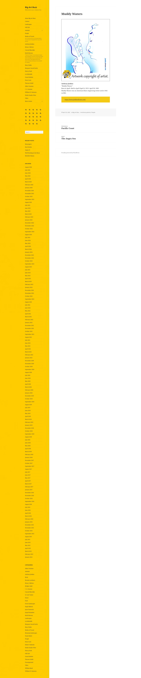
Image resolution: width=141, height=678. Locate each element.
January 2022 (28, 322)
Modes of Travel (33, 39)
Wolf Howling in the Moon (32, 153)
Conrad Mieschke (30, 50)
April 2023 (28, 278)
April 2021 (28, 349)
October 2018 (29, 431)
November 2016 (29, 495)
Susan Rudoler (29, 77)
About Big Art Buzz (30, 18)
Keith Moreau (34, 57)
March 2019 (28, 419)
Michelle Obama (29, 156)
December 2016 (29, 492)
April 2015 (28, 548)
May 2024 (27, 243)
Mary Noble (28, 65)
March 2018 (28, 451)
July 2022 (27, 305)
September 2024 (29, 231)
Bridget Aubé (28, 586)
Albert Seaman (29, 86)
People (27, 33)
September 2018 (29, 434)
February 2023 (29, 284)
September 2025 (29, 199)
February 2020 (29, 390)
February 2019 (29, 422)
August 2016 (28, 504)
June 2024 (28, 240)
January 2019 (28, 425)
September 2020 (29, 369)
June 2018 (28, 443)
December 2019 (29, 396)
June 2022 (28, 308)
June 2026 (28, 173)
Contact (27, 21)
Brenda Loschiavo (30, 580)
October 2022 (29, 296)
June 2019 (28, 410)
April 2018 (28, 448)
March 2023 (28, 281)
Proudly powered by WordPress (70, 153)
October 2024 (29, 229)
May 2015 (27, 545)
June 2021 (28, 343)
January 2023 (28, 287)
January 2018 (28, 457)
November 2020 (29, 363)
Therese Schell (29, 83)
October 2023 (29, 261)
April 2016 (28, 513)
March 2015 (28, 551)
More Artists (28, 101)
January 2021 (28, 358)
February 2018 (29, 454)
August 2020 (28, 372)
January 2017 (28, 489)
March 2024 (28, 249)
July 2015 (27, 539)
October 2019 (29, 399)
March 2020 (28, 387)
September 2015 (29, 533)
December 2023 (29, 255)
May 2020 (27, 381)
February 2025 (29, 217)
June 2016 (28, 510)
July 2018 (27, 440)
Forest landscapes (30, 603)
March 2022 (28, 316)
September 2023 (29, 264)
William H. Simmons (30, 92)
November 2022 (29, 293)
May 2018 (27, 446)
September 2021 (29, 334)
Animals (27, 30)
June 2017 (28, 475)
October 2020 (29, 366)
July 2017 (27, 472)
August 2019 (28, 404)
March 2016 (28, 516)
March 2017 (28, 484)
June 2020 (28, 378)
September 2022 (29, 299)
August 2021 (28, 337)
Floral (26, 598)
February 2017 (29, 487)
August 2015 (28, 536)
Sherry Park (28, 71)
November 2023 (29, 258)
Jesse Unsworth (29, 609)
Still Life (27, 27)
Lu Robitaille (28, 74)
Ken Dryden (28, 147)
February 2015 (29, 554)
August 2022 (28, 302)
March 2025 (28, 214)
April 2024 (28, 246)
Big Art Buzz (31, 7)
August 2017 (28, 469)
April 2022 (28, 314)
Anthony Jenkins (29, 44)
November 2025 (29, 193)
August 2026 (28, 167)
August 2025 (28, 202)
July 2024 (27, 237)
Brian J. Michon (29, 47)
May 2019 (27, 413)
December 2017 (29, 460)
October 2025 (29, 196)
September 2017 (29, 466)
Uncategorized (29, 662)
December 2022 (29, 290)
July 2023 (27, 270)
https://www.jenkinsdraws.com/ (75, 99)
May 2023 (27, 275)
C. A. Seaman (28, 89)
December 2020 (29, 360)
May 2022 (27, 311)
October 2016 (29, 498)
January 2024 (28, 252)
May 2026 (27, 176)
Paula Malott (28, 636)
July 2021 (27, 340)
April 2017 (28, 481)
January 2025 (28, 220)
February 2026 (29, 185)
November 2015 (29, 528)
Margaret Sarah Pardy (31, 68)
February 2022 (29, 319)
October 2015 (29, 531)
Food (26, 601)
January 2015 (28, 557)
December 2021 (29, 325)
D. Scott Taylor (29, 595)
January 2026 (28, 187)
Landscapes (28, 24)
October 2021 (29, 331)
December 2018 (29, 428)
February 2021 (29, 355)
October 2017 (29, 463)
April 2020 (28, 384)
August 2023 (28, 267)
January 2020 (28, 393)
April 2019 (28, 416)
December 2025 (29, 190)
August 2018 (28, 437)
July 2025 (27, 205)
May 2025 (27, 211)
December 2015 (29, 525)
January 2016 (28, 522)
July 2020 (27, 375)
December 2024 (29, 223)
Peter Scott (28, 80)
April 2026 (28, 179)
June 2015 (28, 542)
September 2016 (29, 501)
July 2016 (27, 507)
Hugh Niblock (29, 606)
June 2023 (28, 273)
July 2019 (27, 407)
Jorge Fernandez (29, 612)
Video (26, 98)
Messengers (28, 144)
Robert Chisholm (29, 645)
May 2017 (27, 478)
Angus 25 (27, 150)
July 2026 (27, 170)
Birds (26, 577)
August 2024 (28, 234)
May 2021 (27, 346)
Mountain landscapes (31, 633)
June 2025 (28, 208)
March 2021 (28, 352)
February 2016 (29, 519)
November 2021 (29, 328)
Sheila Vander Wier (30, 95)
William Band (29, 668)
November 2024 (29, 226)
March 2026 (28, 182)
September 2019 (29, 402)
